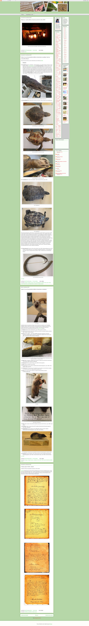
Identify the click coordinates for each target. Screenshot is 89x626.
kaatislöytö (57, 59)
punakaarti (59, 105)
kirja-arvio (57, 67)
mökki (56, 91)
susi (60, 124)
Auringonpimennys (58, 35)
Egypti (56, 39)
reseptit (33, 611)
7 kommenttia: (34, 610)
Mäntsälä (59, 89)
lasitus (58, 73)
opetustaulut (59, 93)
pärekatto (59, 108)
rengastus (59, 112)
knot (56, 69)
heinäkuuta (65, 47)
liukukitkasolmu (57, 77)
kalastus (56, 60)
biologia (26, 282)
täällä (42, 60)
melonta (60, 85)
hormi (58, 56)
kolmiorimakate (57, 70)
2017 (64, 37)
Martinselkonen (57, 84)
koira (57, 69)
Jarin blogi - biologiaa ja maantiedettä (61, 161)
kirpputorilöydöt (57, 68)
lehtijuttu (58, 74)
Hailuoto (57, 44)
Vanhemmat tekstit (49, 615)
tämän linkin (40, 328)
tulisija (60, 128)
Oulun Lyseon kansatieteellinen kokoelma (58, 96)
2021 (64, 33)
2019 (64, 35)
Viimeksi (22, 470)
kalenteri (60, 60)
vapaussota (57, 133)
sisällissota (57, 121)
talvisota (60, 126)
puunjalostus (57, 107)
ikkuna (60, 58)
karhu (56, 64)
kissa (60, 68)
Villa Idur (58, 168)
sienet (56, 120)
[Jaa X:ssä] (40, 50)
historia (57, 56)
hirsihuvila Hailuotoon (57, 50)
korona (56, 71)
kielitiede (60, 66)
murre (56, 89)
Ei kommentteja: (35, 281)
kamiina (56, 61)
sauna (56, 117)
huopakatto (57, 57)
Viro (60, 135)
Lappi (56, 73)
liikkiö (60, 74)
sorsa (60, 122)
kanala (60, 61)
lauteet (56, 74)
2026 (64, 27)
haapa (60, 43)
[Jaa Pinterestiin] (42, 50)
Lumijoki (57, 79)
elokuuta (65, 45)
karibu (58, 64)
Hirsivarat (67, 74)
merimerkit (57, 86)
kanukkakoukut (57, 63)
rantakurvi (57, 112)
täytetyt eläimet (40, 283)
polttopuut (59, 104)
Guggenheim (57, 43)
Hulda (60, 56)
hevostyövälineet (58, 47)
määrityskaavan (31, 65)
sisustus (60, 120)
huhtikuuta (65, 52)
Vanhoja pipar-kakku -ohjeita (27, 466)
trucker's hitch (57, 128)
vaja (56, 131)
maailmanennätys (57, 82)
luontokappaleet (38, 282)
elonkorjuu (59, 39)
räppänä (58, 114)
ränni (56, 114)
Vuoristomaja (57, 136)
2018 (64, 36)
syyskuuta (65, 43)
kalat (34, 282)
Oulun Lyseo (46, 282)
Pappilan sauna (58, 99)
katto (60, 64)
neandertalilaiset (59, 91)
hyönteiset (57, 58)
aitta (60, 33)
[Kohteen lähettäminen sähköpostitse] (39, 50)
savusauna (57, 119)
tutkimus (57, 129)
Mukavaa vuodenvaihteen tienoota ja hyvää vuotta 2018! (33, 19)
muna (60, 88)
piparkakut (30, 611)
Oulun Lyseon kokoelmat (58, 96)
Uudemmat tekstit (24, 615)
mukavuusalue (57, 88)
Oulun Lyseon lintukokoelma (58, 98)
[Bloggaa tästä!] (40, 50)
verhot (56, 134)
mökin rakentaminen (58, 90)
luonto (56, 80)
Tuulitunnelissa (59, 166)
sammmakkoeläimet (30, 283)
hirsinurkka (57, 51)
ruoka (36, 611)
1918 (56, 33)
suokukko (57, 124)
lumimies (60, 79)
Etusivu (22, 14)
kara (60, 63)
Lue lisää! (22, 278)
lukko (56, 78)
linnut (57, 76)
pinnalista (57, 103)
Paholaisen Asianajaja (60, 156)
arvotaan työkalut (58, 34)
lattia (60, 73)
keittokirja (26, 611)
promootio (57, 105)
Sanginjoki (57, 116)
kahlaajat (60, 59)
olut (56, 93)
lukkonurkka (58, 78)
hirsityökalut (57, 55)
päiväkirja (57, 108)
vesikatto (58, 134)
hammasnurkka (57, 45)
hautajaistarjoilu (57, 46)
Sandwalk (58, 154)
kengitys (60, 65)
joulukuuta (65, 38)
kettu (56, 66)
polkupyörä (57, 104)
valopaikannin (57, 132)
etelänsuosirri (57, 41)
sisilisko (58, 120)
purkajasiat (59, 106)
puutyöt (60, 107)
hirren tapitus (58, 48)
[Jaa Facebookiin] (41, 50)
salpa (60, 114)
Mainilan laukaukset (58, 83)
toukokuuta (65, 50)
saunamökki (57, 118)
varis (60, 133)
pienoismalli (59, 102)
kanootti (56, 62)
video (60, 134)
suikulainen (36, 283)
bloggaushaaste (57, 38)
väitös (60, 136)
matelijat (42, 282)
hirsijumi (60, 50)
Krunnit (60, 71)
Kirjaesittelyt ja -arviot (29, 14)
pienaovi (57, 102)
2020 (64, 34)
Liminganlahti (57, 75)
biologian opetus (30, 282)
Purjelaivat (57, 106)
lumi (60, 78)
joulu (25, 51)
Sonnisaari (57, 122)
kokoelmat (59, 69)
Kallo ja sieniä (67, 107)
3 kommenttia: (34, 50)
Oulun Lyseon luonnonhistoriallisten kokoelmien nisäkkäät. (34, 289)
